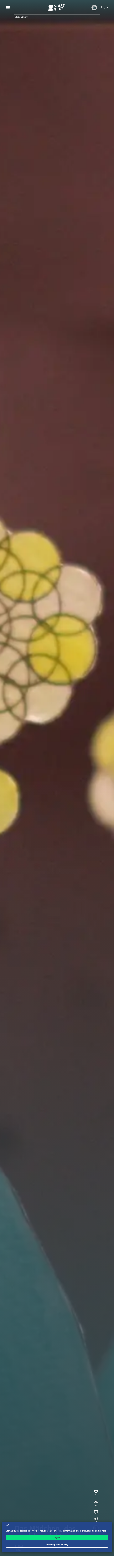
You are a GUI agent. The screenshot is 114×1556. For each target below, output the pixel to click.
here (104, 1531)
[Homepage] (57, 8)
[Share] (95, 1519)
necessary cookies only (57, 1545)
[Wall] (95, 1512)
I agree (57, 1538)
